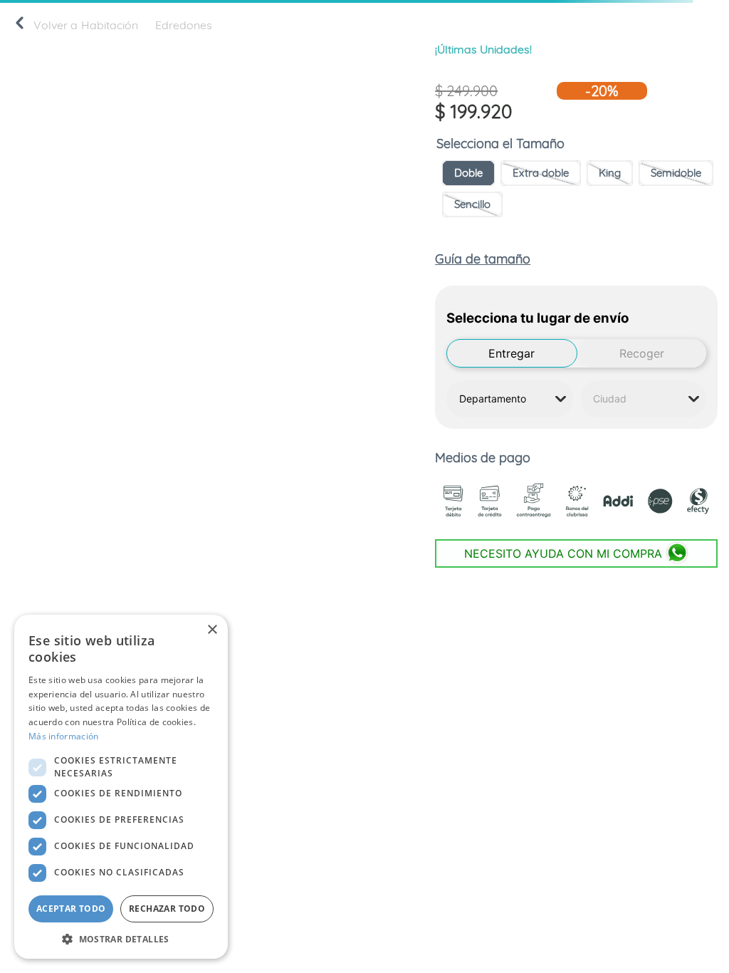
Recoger (641, 353)
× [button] (211, 630)
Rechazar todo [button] (167, 908)
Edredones (183, 25)
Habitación (109, 25)
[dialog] (121, 787)
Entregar (511, 353)
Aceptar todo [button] (71, 908)
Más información (63, 736)
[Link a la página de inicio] (19, 25)
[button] (468, 173)
